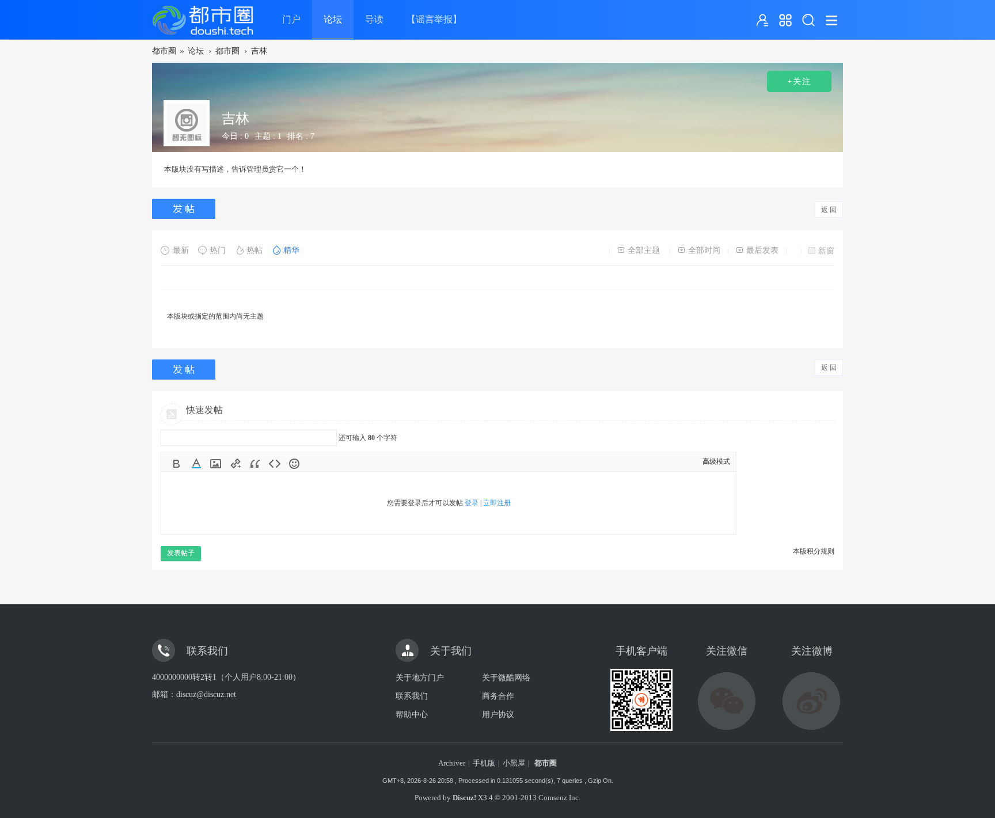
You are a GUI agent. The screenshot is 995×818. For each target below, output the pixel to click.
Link (235, 464)
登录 (471, 503)
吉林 (259, 51)
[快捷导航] (785, 20)
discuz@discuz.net (206, 694)
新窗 (826, 251)
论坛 (333, 19)
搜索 (808, 20)
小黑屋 (514, 763)
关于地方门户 (420, 677)
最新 (181, 250)
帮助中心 (412, 714)
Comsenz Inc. (559, 797)
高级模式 (716, 461)
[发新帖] (185, 209)
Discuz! (464, 797)
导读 (374, 19)
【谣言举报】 (434, 19)
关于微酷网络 (506, 677)
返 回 (829, 210)
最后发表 (762, 250)
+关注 (799, 81)
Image (216, 464)
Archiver (451, 763)
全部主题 (644, 250)
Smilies (294, 464)
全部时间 (704, 250)
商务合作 (498, 696)
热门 (218, 250)
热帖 (254, 250)
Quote (255, 464)
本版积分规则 (813, 551)
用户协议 (498, 714)
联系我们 (412, 696)
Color (196, 464)
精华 (291, 250)
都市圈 (164, 51)
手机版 (484, 763)
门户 (291, 19)
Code (275, 464)
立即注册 (497, 503)
